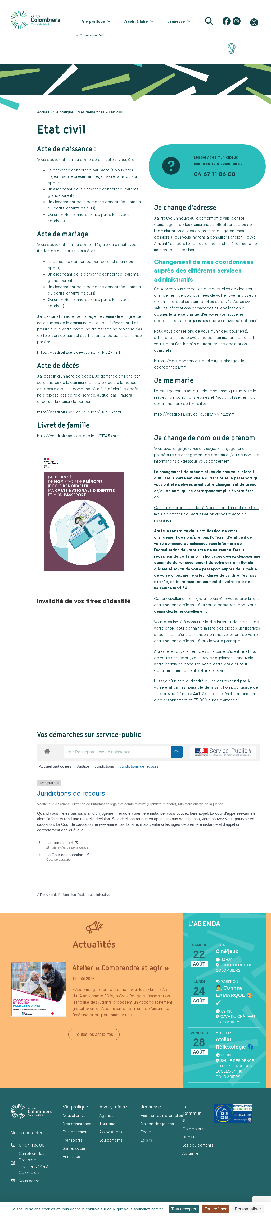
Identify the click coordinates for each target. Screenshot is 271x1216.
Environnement (76, 1132)
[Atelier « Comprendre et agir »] (38, 989)
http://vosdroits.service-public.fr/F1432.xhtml (78, 352)
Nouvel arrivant (76, 1115)
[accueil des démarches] (47, 750)
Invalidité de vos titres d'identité (84, 601)
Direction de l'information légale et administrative (75, 895)
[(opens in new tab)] (232, 48)
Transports (72, 1140)
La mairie (190, 1137)
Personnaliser (248, 1209)
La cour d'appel (60, 842)
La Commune (85, 35)
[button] (108, 21)
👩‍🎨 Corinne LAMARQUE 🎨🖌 (234, 995)
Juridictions (104, 766)
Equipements (111, 1140)
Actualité (190, 1153)
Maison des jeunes (157, 1123)
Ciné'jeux (227, 951)
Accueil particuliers (56, 766)
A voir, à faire (136, 21)
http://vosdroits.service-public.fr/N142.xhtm (194, 414)
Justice (83, 766)
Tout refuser (216, 1209)
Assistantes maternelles (162, 1115)
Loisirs (146, 1140)
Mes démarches (91, 112)
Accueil (43, 112)
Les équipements (197, 1145)
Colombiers (192, 1128)
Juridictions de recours (139, 766)
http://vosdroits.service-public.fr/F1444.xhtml (79, 412)
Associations (110, 1132)
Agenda (106, 1115)
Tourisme (107, 1123)
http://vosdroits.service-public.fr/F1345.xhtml (78, 436)
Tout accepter (183, 1209)
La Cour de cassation (65, 854)
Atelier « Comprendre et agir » (120, 968)
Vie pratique (93, 21)
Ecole (146, 1132)
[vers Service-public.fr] (223, 752)
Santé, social (74, 1148)
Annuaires (71, 1156)
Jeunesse (176, 21)
